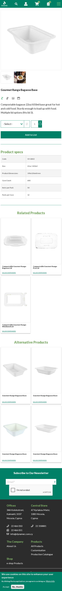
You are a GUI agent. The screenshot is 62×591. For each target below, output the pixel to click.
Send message (54, 481)
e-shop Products (15, 563)
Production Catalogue (42, 554)
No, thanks (17, 587)
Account (26, 4)
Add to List (31, 134)
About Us (11, 546)
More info (50, 581)
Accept (6, 587)
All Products (37, 546)
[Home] (5, 4)
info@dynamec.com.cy (21, 534)
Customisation (38, 550)
